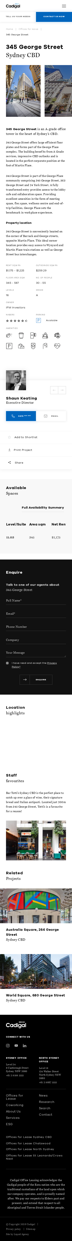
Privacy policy (13, 1229)
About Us (13, 1111)
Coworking (15, 1105)
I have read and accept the (34, 665)
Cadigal (31, 1224)
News (43, 1095)
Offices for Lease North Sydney (30, 1149)
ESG (9, 1124)
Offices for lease (28, 29)
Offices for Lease (14, 1097)
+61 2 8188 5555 (15, 1075)
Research (46, 1102)
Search (44, 1108)
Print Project (23, 450)
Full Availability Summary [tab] (43, 507)
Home (9, 29)
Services (13, 1117)
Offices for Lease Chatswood (28, 1143)
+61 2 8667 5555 (48, 1082)
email (54, 416)
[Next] (62, 390)
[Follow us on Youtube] (16, 1045)
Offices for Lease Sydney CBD (29, 1137)
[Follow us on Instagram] (8, 1045)
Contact (45, 1114)
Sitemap (30, 1229)
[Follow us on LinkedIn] (24, 1045)
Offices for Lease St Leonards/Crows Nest (34, 1157)
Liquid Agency (21, 1234)
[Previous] (54, 390)
